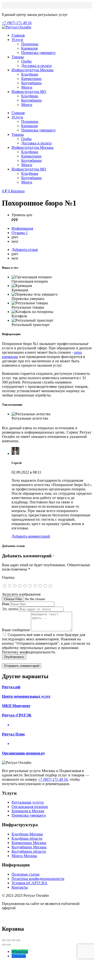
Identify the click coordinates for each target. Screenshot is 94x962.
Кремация (29, 48)
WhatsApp (20, 951)
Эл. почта (10, 609)
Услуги (17, 40)
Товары (18, 57)
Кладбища (29, 74)
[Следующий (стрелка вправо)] (9, 944)
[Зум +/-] (18, 940)
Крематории (31, 79)
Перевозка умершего (38, 53)
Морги (26, 87)
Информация (22, 228)
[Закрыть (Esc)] (4, 940)
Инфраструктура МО (29, 92)
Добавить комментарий (31, 536)
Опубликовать (14, 657)
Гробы (26, 61)
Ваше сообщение (16, 630)
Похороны (29, 44)
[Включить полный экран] (13, 940)
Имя (5, 604)
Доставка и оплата (36, 66)
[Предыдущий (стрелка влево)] (4, 944)
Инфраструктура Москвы (33, 70)
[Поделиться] (9, 940)
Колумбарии (31, 83)
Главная (18, 35)
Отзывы (20, 233)
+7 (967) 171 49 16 (53, 779)
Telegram (19, 956)
